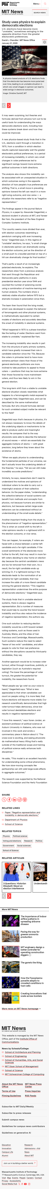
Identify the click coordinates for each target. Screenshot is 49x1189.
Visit (4, 1178)
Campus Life (7, 1152)
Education (6, 1145)
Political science (20, 836)
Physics (6, 836)
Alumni (5, 1155)
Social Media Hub (9, 1184)
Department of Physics (16, 819)
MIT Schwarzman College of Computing (24, 1074)
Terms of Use (8, 1091)
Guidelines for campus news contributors (23, 1126)
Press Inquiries (32, 1091)
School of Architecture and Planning (23, 1052)
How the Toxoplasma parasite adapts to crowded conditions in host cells (32, 982)
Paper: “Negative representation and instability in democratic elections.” (22, 813)
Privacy (5, 1181)
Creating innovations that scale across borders (33, 994)
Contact (38, 1178)
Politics (39, 841)
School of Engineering (16, 1056)
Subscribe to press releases (16, 1113)
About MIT (29, 1155)
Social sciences (24, 846)
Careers (30, 1178)
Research (28, 841)
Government (8, 846)
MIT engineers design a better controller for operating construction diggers (32, 951)
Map (9, 1178)
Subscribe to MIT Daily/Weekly (18, 1106)
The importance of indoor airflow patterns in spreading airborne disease (33, 920)
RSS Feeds (30, 1095)
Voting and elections (12, 841)
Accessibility (15, 1181)
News (26, 1152)
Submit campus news (13, 1119)
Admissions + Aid (32, 1148)
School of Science (14, 824)
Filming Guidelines (11, 1095)
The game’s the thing (31, 962)
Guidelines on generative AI (16, 1133)
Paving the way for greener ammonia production (30, 934)
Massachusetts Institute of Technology (19, 1172)
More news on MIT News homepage (20, 1008)
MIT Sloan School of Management (21, 1066)
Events (15, 1178)
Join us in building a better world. (18, 1163)
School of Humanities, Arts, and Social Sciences (24, 1061)
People (22, 1178)
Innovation (6, 1148)
